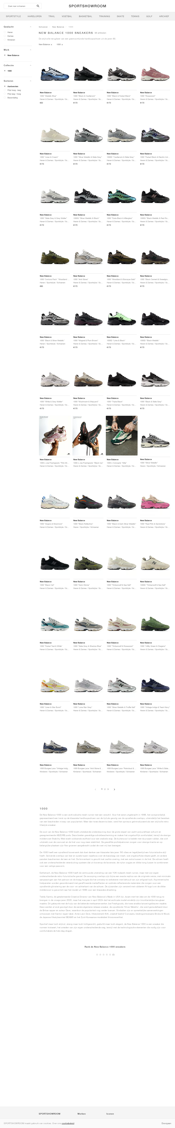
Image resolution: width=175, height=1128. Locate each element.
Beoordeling (13, 97)
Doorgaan (166, 1123)
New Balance (13, 55)
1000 (10, 71)
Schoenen (43, 27)
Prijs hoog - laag (14, 90)
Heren (10, 32)
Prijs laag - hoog (14, 94)
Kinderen (11, 40)
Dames (11, 36)
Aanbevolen (13, 86)
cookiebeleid (68, 1123)
